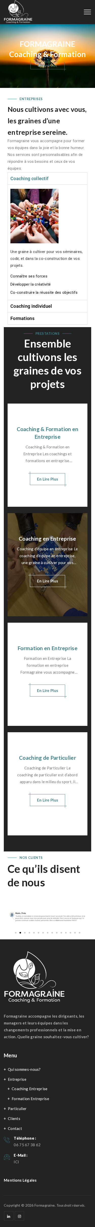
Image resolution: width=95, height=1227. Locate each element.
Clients (14, 1118)
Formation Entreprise (30, 1098)
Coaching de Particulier (47, 757)
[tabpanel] (47, 242)
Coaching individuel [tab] (31, 306)
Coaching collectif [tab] (29, 178)
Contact (15, 1128)
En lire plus (47, 479)
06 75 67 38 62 (27, 1144)
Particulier (17, 1108)
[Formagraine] (18, 12)
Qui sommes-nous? (24, 1069)
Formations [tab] (22, 318)
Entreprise (17, 1079)
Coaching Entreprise (30, 1088)
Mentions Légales (20, 1180)
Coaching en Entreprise (47, 538)
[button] (13, 917)
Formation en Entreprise (47, 648)
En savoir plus (47, 65)
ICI (16, 1161)
